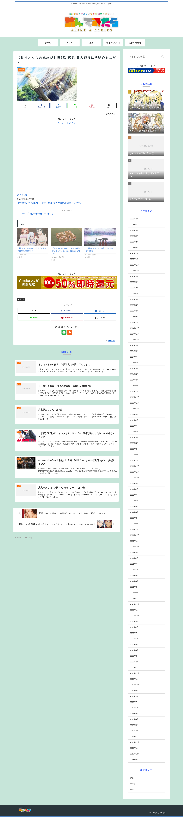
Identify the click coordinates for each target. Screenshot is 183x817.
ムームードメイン (66, 123)
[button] (109, 105)
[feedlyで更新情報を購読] (63, 332)
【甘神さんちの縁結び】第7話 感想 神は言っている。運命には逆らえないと (66, 250)
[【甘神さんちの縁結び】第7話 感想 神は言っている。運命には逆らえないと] (66, 237)
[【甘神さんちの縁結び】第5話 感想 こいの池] (100, 237)
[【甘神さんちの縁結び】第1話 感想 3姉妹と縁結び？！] (32, 237)
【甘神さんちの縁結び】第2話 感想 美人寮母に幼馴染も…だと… (49, 203)
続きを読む (22, 195)
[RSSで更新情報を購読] (69, 332)
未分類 (22, 299)
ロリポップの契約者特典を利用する (35, 213)
